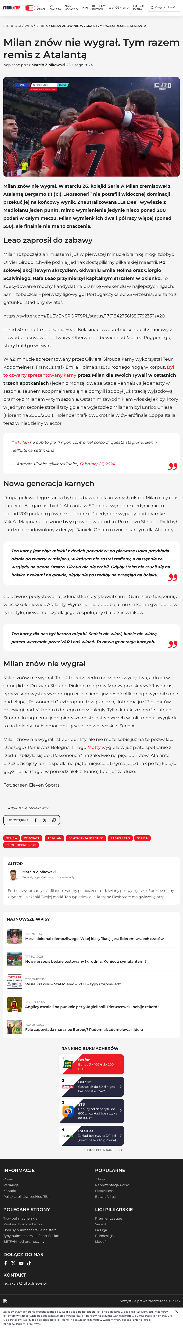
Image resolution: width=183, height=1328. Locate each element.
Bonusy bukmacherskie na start (29, 1230)
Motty (94, 747)
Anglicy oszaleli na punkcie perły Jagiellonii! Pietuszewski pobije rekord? (92, 1007)
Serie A (42, 26)
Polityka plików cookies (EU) (26, 1197)
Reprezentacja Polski (112, 1185)
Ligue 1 (100, 1242)
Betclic (84, 1082)
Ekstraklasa (104, 1191)
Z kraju (41, 7)
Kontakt (10, 1191)
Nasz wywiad (71, 7)
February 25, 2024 (97, 464)
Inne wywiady (65, 877)
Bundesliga (104, 1236)
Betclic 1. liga (105, 1197)
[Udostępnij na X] (44, 820)
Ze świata (55, 7)
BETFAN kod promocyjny (23, 1242)
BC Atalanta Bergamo (86, 838)
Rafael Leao (120, 838)
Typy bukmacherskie (20, 1218)
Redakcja (11, 1185)
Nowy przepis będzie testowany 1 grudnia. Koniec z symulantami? (86, 961)
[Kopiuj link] (54, 820)
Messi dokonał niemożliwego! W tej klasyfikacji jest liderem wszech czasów (94, 939)
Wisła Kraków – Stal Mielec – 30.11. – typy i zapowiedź (73, 984)
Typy (85, 7)
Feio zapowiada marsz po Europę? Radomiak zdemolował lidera (84, 1029)
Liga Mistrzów (43, 877)
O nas (8, 1179)
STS (81, 1104)
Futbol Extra (138, 7)
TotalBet (85, 1131)
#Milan (22, 442)
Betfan (84, 1060)
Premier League (108, 1218)
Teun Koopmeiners (21, 845)
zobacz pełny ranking (102, 1150)
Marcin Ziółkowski (48, 65)
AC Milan (54, 838)
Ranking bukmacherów (23, 1224)
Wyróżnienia (118, 7)
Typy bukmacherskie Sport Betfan (31, 1236)
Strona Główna (18, 26)
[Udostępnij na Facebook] (35, 820)
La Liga (101, 1230)
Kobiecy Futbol (98, 7)
